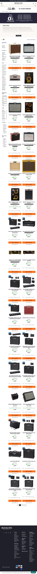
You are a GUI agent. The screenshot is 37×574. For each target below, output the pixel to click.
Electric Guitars (16, 553)
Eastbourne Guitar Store (24, 549)
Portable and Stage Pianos (16, 548)
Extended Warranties (31, 558)
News (30, 549)
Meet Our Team (25, 551)
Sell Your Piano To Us (16, 538)
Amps (10, 11)
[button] (35, 3)
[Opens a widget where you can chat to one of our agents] (33, 572)
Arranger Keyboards (16, 546)
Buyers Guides (31, 550)
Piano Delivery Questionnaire (31, 543)
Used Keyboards (17, 549)
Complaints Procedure (31, 561)
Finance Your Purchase (31, 535)
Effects (15, 556)
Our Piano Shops (23, 539)
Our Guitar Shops (24, 546)
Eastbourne (24, 540)
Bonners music (5, 567)
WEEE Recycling (31, 559)
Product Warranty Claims (30, 555)
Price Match (31, 536)
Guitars (7, 11)
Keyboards (16, 543)
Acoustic (15, 533)
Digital (15, 534)
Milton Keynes (24, 541)
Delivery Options (30, 541)
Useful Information (31, 548)
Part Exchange (31, 538)
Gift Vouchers (31, 539)
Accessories (16, 535)
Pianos (15, 532)
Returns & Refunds (31, 545)
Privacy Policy (31, 553)
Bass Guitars (16, 554)
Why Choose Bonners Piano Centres (16, 540)
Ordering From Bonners (32, 533)
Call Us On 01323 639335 (24, 536)
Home (3, 11)
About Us (23, 532)
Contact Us (24, 534)
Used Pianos (16, 536)
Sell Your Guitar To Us (17, 558)
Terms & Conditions (31, 552)
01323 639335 (26, 9)
